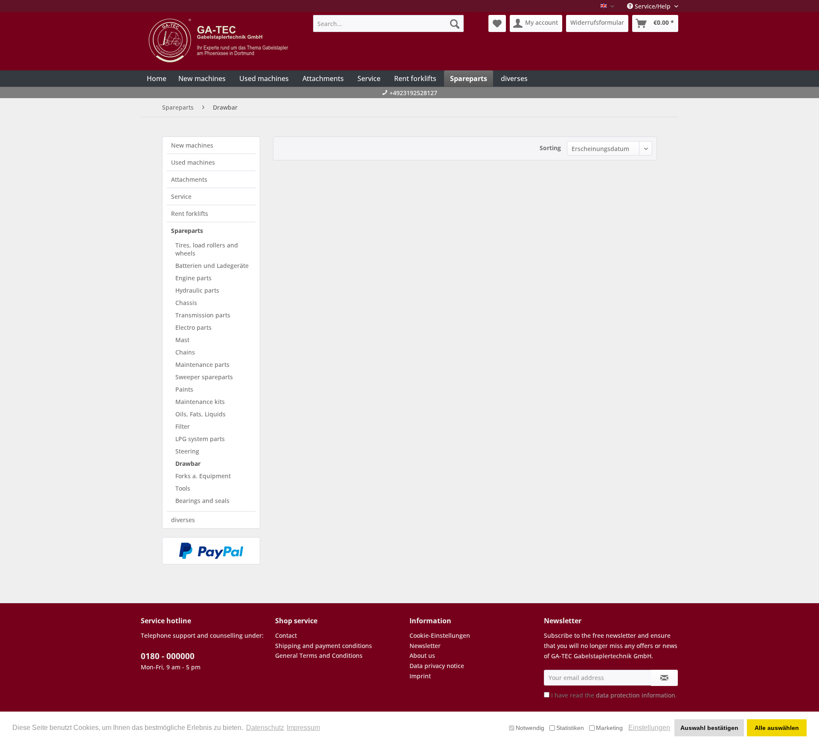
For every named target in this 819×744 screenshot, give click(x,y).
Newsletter (425, 646)
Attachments (189, 179)
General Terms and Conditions (319, 655)
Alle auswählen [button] (777, 727)
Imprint (420, 676)
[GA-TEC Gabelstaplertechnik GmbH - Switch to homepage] (219, 40)
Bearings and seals (202, 501)
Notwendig (530, 727)
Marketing (609, 727)
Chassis (186, 303)
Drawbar (187, 463)
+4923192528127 (413, 93)
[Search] (455, 23)
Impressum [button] (303, 727)
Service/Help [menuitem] (652, 6)
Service (181, 196)
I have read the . (614, 695)
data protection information (635, 695)
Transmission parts (202, 315)
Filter (182, 426)
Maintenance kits (200, 402)
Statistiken (570, 727)
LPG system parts (200, 439)
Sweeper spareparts (204, 377)
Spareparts (187, 231)
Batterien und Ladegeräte (212, 266)
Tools (182, 488)
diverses (183, 520)
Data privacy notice (437, 666)
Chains (185, 352)
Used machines (193, 162)
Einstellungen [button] (649, 727)
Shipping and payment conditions (323, 646)
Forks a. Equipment (203, 476)
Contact (286, 635)
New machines (192, 145)
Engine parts (193, 278)
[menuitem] (388, 23)
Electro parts (193, 327)
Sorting (550, 148)
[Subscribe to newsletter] (664, 678)
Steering (187, 451)
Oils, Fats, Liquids (200, 414)
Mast (182, 340)
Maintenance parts (202, 364)
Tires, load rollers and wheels (206, 249)
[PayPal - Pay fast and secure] (211, 551)
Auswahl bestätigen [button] (709, 727)
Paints (184, 389)
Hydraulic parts (197, 290)
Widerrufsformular (597, 22)
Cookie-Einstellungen (440, 635)
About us (422, 655)
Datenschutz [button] (265, 727)
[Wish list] (497, 23)
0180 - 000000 (168, 656)
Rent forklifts (189, 213)
